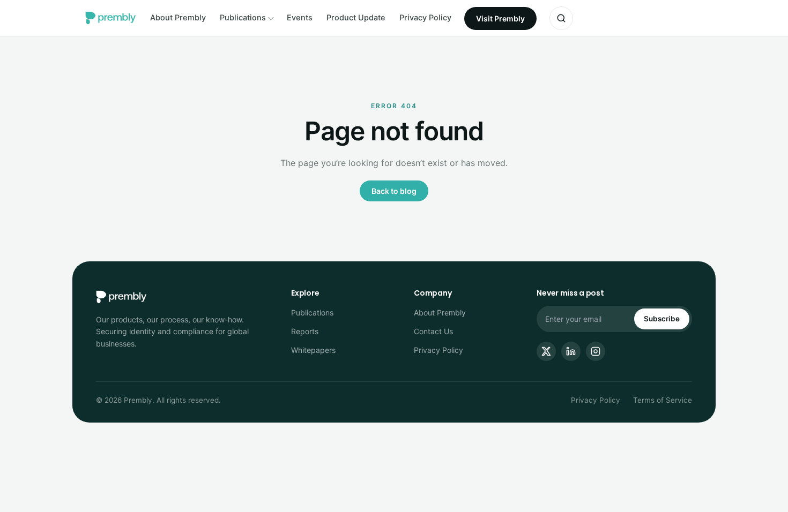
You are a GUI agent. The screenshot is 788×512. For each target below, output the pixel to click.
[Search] (561, 18)
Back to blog (394, 190)
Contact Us (433, 331)
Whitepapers (313, 350)
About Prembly (178, 17)
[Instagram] (595, 351)
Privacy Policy (425, 17)
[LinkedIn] (571, 351)
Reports (304, 331)
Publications (243, 17)
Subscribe (662, 318)
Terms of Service (662, 400)
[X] (546, 351)
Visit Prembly (500, 18)
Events (300, 17)
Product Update (355, 17)
